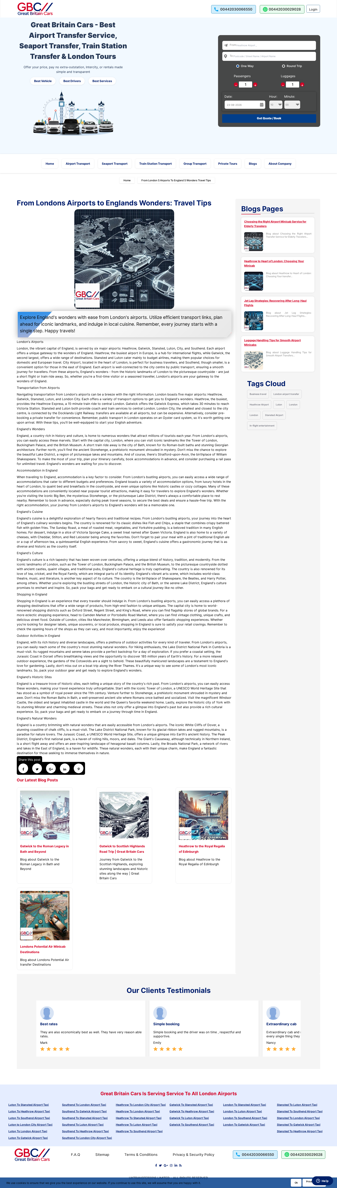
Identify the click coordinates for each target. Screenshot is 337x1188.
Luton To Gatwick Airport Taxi (28, 1137)
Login (313, 9)
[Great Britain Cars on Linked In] (176, 1165)
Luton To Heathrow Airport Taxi (29, 1111)
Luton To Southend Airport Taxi (29, 1118)
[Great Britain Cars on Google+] (166, 1165)
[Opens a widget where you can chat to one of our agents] (322, 1181)
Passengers (242, 76)
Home (50, 163)
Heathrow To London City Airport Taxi (141, 1104)
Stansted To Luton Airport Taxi (297, 1104)
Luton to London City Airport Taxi (30, 1124)
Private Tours (227, 163)
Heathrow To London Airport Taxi (138, 1111)
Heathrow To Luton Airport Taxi (136, 1124)
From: (233, 44)
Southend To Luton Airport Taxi (83, 1124)
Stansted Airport (274, 415)
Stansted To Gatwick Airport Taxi (298, 1124)
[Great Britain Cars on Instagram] (171, 1165)
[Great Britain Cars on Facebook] (156, 1165)
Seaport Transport (115, 163)
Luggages (288, 76)
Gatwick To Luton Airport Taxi (189, 1118)
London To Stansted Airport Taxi (244, 1104)
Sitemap (102, 1155)
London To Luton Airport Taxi (242, 1111)
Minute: (289, 96)
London (293, 404)
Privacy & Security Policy (193, 1155)
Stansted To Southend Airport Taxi (300, 1111)
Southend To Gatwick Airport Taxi (84, 1111)
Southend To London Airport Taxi (84, 1104)
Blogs (253, 163)
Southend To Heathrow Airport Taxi (85, 1131)
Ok (296, 1182)
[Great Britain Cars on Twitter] (160, 1165)
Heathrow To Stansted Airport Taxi (138, 1118)
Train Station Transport (155, 163)
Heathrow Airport (259, 404)
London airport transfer (286, 394)
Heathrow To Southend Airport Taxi (139, 1131)
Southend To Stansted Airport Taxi (85, 1118)
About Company (280, 163)
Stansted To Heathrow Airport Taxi (300, 1131)
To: (231, 55)
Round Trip (294, 66)
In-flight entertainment (262, 425)
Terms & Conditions (141, 1155)
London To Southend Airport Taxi (245, 1118)
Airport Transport (78, 163)
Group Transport (195, 163)
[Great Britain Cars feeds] (180, 1165)
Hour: (273, 96)
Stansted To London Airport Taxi (298, 1118)
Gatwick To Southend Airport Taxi (191, 1124)
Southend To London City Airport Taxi (87, 1137)
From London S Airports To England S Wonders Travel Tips (176, 180)
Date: (228, 96)
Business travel (258, 394)
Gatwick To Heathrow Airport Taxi (191, 1111)
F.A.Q (75, 1155)
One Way (247, 66)
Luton (279, 404)
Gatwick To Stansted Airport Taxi (191, 1104)
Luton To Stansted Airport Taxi (28, 1104)
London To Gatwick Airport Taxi (244, 1124)
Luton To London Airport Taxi (27, 1131)
